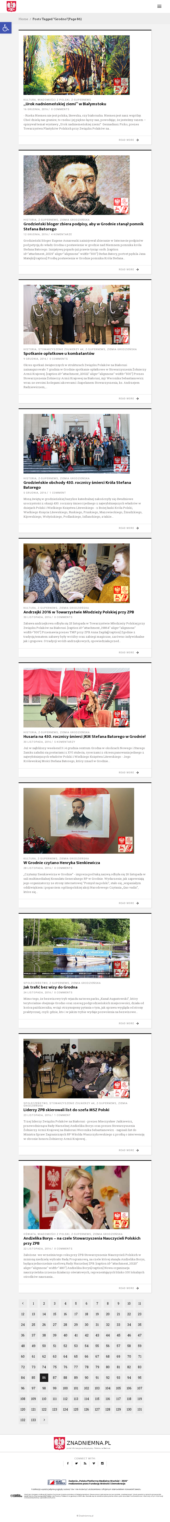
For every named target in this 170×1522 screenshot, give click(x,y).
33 (118, 1325)
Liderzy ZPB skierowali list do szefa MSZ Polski (66, 1110)
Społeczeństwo (35, 983)
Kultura (29, 99)
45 (118, 1335)
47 (140, 1335)
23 (139, 1314)
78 (87, 1367)
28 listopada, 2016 (37, 868)
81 (118, 1367)
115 (97, 1399)
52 (65, 1346)
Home (23, 19)
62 (44, 1356)
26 (44, 1325)
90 (86, 1377)
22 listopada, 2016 (37, 1248)
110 (44, 1399)
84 (23, 1377)
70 (129, 1356)
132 (22, 1420)
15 (54, 1314)
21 (118, 1314)
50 (44, 1346)
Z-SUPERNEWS (81, 99)
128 (107, 1409)
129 (118, 1409)
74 (44, 1367)
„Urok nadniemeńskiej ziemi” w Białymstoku (64, 104)
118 (129, 1399)
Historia (30, 219)
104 (107, 1388)
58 (129, 1346)
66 (86, 1356)
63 (54, 1356)
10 (129, 1303)
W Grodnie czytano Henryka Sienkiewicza (61, 862)
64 (65, 1356)
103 (97, 1388)
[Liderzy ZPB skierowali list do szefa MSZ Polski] (85, 1068)
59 (139, 1346)
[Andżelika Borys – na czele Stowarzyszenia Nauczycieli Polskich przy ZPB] (85, 1197)
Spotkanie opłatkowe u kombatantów (58, 353)
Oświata (29, 1234)
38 (44, 1335)
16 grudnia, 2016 (35, 109)
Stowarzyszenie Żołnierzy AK (61, 349)
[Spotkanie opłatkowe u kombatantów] (85, 314)
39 (54, 1335)
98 (44, 1388)
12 (22, 1314)
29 (76, 1325)
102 (86, 1388)
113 (76, 1399)
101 (76, 1388)
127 (97, 1409)
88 (65, 1377)
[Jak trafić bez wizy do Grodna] (85, 948)
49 (33, 1346)
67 (97, 1356)
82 (129, 1367)
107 (139, 1388)
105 (118, 1388)
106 (129, 1388)
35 (139, 1325)
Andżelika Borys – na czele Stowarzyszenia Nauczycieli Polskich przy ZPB (82, 1241)
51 (54, 1346)
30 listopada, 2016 (37, 617)
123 (54, 1409)
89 (76, 1377)
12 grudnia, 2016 (35, 234)
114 (86, 1399)
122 (44, 1409)
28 (65, 1325)
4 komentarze (61, 234)
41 (76, 1335)
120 (22, 1409)
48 (23, 1346)
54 (87, 1346)
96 (23, 1388)
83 (139, 1367)
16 (65, 1314)
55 (97, 1346)
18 (86, 1314)
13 (33, 1314)
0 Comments (60, 109)
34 (129, 1325)
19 (97, 1314)
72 (23, 1367)
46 (129, 1335)
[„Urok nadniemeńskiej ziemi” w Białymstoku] (85, 65)
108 (22, 1399)
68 (108, 1356)
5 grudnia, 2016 (34, 492)
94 (129, 1377)
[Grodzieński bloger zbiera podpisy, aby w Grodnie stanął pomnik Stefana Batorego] (85, 185)
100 (65, 1388)
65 (76, 1356)
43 (97, 1335)
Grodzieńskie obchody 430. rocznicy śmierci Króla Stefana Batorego (77, 485)
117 (118, 1399)
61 (33, 1356)
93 (118, 1377)
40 (65, 1335)
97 (33, 1388)
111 (55, 1399)
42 (87, 1335)
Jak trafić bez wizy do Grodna (50, 987)
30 (86, 1325)
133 (33, 1420)
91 (97, 1377)
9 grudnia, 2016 (34, 358)
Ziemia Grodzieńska (75, 219)
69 (118, 1356)
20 (108, 1314)
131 (139, 1409)
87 (55, 1377)
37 (33, 1335)
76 (65, 1367)
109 (33, 1399)
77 (76, 1367)
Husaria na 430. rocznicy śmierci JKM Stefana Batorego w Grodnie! (84, 736)
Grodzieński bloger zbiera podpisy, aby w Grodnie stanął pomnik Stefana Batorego (83, 227)
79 (97, 1367)
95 (139, 1377)
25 (33, 1325)
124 (65, 1409)
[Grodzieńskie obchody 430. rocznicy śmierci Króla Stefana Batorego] (85, 444)
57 (118, 1346)
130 (129, 1409)
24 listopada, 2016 (37, 992)
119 (139, 1399)
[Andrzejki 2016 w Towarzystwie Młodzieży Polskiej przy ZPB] (85, 573)
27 (55, 1325)
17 (76, 1314)
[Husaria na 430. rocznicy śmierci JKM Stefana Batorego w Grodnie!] (85, 697)
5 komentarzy (64, 741)
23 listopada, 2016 (37, 1115)
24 (23, 1325)
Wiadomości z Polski (54, 99)
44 (108, 1335)
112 (65, 1399)
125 (75, 1409)
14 (44, 1314)
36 (23, 1335)
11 (139, 1303)
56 (108, 1346)
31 (97, 1325)
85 (33, 1377)
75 (55, 1367)
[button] (6, 28)
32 (108, 1325)
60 (23, 1356)
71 (139, 1356)
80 (108, 1367)
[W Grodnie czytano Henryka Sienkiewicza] (85, 821)
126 (86, 1409)
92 (108, 1377)
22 (129, 1314)
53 (76, 1346)
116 (108, 1399)
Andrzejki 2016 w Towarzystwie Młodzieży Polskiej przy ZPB (78, 612)
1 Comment (58, 492)
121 (33, 1409)
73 (33, 1367)
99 (54, 1388)
